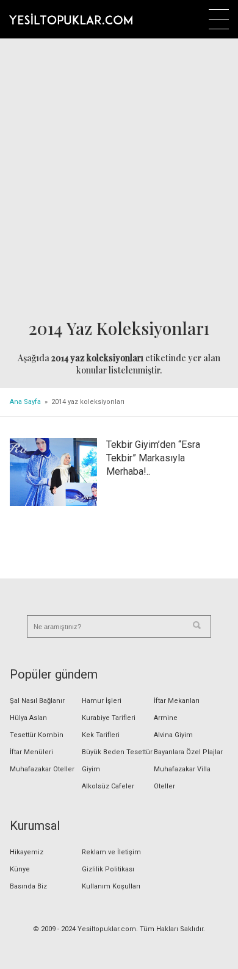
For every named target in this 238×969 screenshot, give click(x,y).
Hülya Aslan (28, 718)
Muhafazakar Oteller (42, 769)
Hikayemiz (26, 852)
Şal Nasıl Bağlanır (37, 701)
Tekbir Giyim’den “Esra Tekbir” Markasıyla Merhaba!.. (153, 458)
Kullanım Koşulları (111, 886)
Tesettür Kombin (36, 735)
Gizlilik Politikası (108, 869)
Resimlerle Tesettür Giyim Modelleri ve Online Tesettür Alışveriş (70, 18)
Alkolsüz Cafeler (108, 786)
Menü (219, 19)
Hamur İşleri (101, 701)
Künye (20, 869)
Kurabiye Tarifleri (108, 718)
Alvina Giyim (173, 735)
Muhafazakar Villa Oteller (182, 777)
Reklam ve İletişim (111, 852)
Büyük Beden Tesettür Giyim (117, 760)
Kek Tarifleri (101, 735)
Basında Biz (28, 886)
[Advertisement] (119, 179)
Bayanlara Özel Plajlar (188, 752)
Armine (166, 718)
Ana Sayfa (25, 402)
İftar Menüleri (31, 752)
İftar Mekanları (177, 701)
